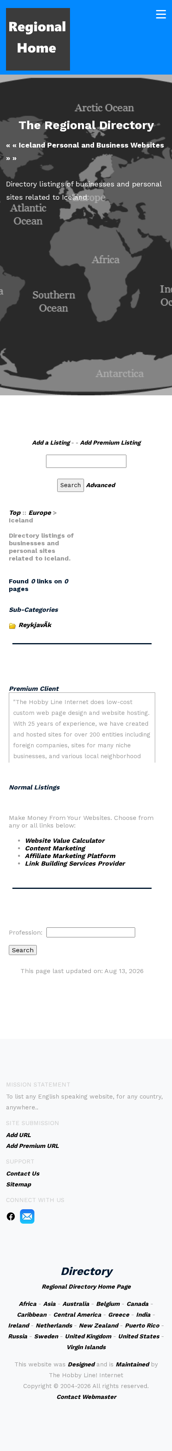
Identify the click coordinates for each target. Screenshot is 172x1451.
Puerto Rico (142, 1325)
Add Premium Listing (110, 442)
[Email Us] (27, 1216)
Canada (137, 1303)
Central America (77, 1314)
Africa (27, 1303)
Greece (118, 1314)
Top (14, 512)
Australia (75, 1303)
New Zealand (98, 1325)
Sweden (46, 1336)
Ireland (18, 1325)
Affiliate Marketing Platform (70, 856)
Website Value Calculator (64, 840)
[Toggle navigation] (161, 14)
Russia (17, 1336)
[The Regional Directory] (38, 39)
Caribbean (31, 1314)
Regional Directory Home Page (86, 1286)
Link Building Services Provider (75, 863)
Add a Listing (51, 442)
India (143, 1314)
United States (138, 1336)
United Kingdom (88, 1336)
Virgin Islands (86, 1347)
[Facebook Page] (11, 1216)
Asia (49, 1303)
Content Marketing (55, 848)
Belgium (108, 1303)
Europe (39, 512)
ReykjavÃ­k (34, 625)
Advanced (100, 485)
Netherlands (54, 1325)
